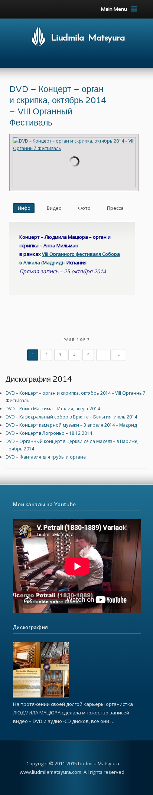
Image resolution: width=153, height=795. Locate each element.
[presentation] (24, 208)
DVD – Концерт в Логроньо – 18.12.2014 (49, 433)
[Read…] (41, 696)
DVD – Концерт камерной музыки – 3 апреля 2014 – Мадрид (71, 425)
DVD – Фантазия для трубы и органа (46, 457)
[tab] (24, 208)
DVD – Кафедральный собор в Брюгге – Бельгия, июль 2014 (71, 417)
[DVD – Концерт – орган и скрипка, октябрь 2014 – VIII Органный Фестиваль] (74, 162)
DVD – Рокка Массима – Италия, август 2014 (53, 408)
